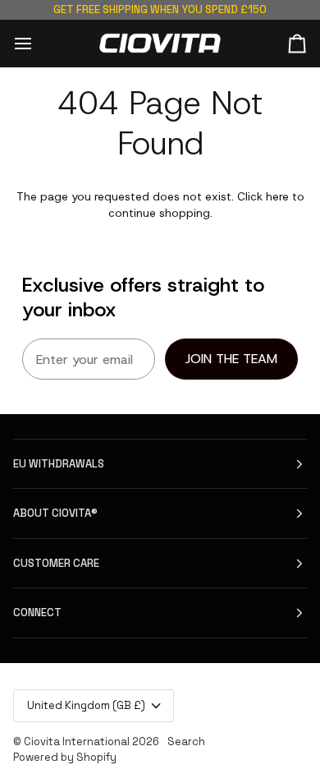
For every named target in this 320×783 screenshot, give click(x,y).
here (277, 196)
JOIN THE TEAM (231, 358)
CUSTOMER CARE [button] (56, 563)
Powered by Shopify (65, 757)
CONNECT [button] (37, 612)
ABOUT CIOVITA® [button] (55, 513)
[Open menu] (37, 43)
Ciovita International (77, 741)
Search (186, 741)
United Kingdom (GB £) (86, 705)
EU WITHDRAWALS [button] (58, 464)
